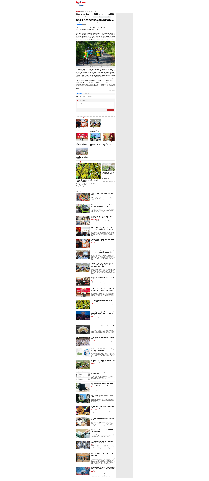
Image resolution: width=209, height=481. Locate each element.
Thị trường (93, 340)
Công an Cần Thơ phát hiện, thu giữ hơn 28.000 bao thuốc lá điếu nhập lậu (101, 217)
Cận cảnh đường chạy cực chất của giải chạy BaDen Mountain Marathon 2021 (91, 27)
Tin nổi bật (78, 161)
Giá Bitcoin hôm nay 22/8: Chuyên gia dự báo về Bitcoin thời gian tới (102, 407)
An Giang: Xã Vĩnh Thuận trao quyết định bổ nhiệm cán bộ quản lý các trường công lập (82, 143)
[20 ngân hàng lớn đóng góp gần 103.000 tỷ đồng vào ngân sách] (83, 433)
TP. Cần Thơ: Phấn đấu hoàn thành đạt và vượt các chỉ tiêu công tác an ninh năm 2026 (108, 143)
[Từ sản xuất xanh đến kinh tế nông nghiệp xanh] (108, 167)
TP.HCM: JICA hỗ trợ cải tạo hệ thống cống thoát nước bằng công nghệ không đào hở (102, 228)
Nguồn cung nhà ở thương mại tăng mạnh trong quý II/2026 (102, 395)
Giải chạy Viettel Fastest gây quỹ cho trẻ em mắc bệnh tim (87, 29)
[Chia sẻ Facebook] (79, 24)
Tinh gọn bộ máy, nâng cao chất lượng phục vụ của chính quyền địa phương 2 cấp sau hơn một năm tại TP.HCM (95, 129)
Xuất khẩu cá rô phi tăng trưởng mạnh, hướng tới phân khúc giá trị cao (103, 442)
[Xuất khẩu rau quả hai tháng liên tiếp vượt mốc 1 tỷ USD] (88, 171)
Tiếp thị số (82, 11)
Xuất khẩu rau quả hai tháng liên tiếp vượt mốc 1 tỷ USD (87, 180)
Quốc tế (95, 11)
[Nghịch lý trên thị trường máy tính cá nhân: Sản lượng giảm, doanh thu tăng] (83, 387)
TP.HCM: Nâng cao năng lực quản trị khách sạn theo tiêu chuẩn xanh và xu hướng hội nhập (95, 143)
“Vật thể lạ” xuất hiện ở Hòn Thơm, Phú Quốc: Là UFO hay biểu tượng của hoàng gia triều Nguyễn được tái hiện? (103, 313)
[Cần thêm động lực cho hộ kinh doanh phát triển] (83, 197)
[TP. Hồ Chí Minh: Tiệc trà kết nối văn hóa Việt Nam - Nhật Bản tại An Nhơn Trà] (82, 123)
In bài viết (84, 24)
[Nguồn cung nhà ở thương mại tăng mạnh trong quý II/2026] (83, 398)
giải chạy (81, 96)
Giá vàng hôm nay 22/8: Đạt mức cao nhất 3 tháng (102, 326)
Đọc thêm (78, 191)
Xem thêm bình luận (79, 114)
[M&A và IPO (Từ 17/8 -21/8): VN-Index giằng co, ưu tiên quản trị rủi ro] (83, 352)
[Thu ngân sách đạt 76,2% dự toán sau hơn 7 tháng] (83, 422)
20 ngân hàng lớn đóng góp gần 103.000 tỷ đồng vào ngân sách (102, 430)
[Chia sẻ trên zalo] (87, 93)
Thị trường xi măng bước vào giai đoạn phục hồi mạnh (102, 338)
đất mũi (90, 96)
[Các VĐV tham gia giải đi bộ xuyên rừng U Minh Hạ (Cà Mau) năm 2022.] (95, 53)
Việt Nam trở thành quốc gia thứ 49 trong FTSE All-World (102, 372)
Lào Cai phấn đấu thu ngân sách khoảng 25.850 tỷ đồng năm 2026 (82, 157)
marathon (84, 96)
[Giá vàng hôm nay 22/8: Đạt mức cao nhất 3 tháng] (83, 329)
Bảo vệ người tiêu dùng (95, 219)
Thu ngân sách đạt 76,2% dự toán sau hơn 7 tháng (102, 419)
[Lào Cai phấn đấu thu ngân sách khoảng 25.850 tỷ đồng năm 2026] (82, 151)
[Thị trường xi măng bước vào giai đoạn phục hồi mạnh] (83, 341)
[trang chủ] (76, 8)
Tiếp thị (78, 11)
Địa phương (91, 11)
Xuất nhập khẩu (93, 303)
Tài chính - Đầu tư (94, 409)
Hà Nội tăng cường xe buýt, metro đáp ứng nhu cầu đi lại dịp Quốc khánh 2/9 (102, 205)
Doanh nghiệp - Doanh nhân (95, 456)
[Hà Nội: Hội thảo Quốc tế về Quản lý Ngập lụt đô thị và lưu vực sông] (83, 281)
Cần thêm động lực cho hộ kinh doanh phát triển (102, 194)
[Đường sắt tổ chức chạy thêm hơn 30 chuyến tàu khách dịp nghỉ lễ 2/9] (83, 364)
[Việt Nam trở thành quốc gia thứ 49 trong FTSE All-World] (83, 375)
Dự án (92, 316)
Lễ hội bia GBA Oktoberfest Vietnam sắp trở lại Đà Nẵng (102, 454)
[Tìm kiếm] (130, 8)
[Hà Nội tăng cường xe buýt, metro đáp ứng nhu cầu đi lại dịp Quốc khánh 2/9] (83, 208)
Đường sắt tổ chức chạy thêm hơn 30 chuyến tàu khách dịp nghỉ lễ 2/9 (108, 183)
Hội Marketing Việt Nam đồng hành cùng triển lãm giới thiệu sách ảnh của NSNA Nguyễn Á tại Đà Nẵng (103, 469)
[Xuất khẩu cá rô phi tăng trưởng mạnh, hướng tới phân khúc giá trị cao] (83, 445)
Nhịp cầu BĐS (93, 398)
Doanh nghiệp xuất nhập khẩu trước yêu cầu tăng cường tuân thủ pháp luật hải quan (102, 251)
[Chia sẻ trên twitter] (85, 93)
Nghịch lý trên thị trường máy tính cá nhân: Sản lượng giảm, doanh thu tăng (102, 384)
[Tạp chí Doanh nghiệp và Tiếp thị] (81, 3)
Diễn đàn (86, 11)
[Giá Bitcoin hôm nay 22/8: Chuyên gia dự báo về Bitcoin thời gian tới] (83, 410)
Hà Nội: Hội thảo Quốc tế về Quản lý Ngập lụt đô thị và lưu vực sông (102, 278)
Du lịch (88, 96)
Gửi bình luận (110, 110)
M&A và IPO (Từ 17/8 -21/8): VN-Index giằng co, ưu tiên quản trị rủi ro (102, 349)
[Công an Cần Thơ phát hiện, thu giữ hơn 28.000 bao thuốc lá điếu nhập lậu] (83, 220)
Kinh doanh (93, 363)
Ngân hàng (93, 432)
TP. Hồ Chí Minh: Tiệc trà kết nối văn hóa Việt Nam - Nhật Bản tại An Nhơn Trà (82, 129)
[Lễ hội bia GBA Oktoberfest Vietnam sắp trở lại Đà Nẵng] (83, 457)
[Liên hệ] (88, 93)
